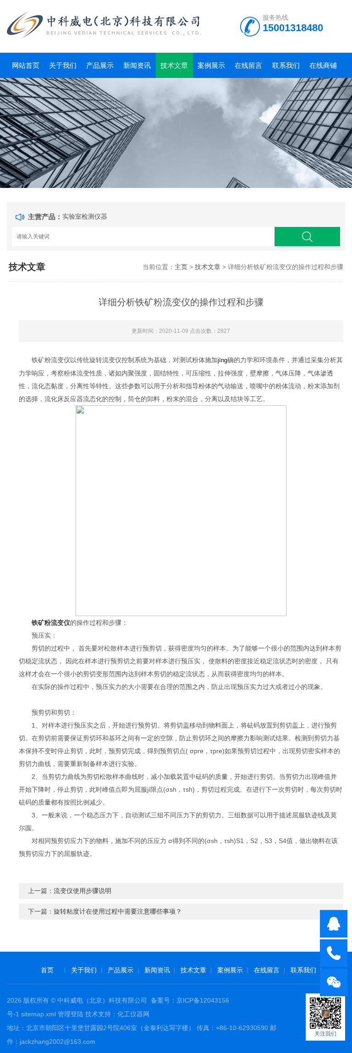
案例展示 (211, 65)
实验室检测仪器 (84, 216)
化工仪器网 (133, 1014)
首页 (47, 970)
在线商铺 (323, 65)
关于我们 (63, 65)
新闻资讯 (137, 65)
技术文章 (174, 65)
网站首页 (25, 65)
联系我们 (286, 65)
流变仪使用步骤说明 (82, 890)
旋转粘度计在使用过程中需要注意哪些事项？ (118, 911)
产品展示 (100, 65)
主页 (181, 266)
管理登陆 (70, 1014)
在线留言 (248, 65)
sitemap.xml (38, 1014)
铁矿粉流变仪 (51, 622)
